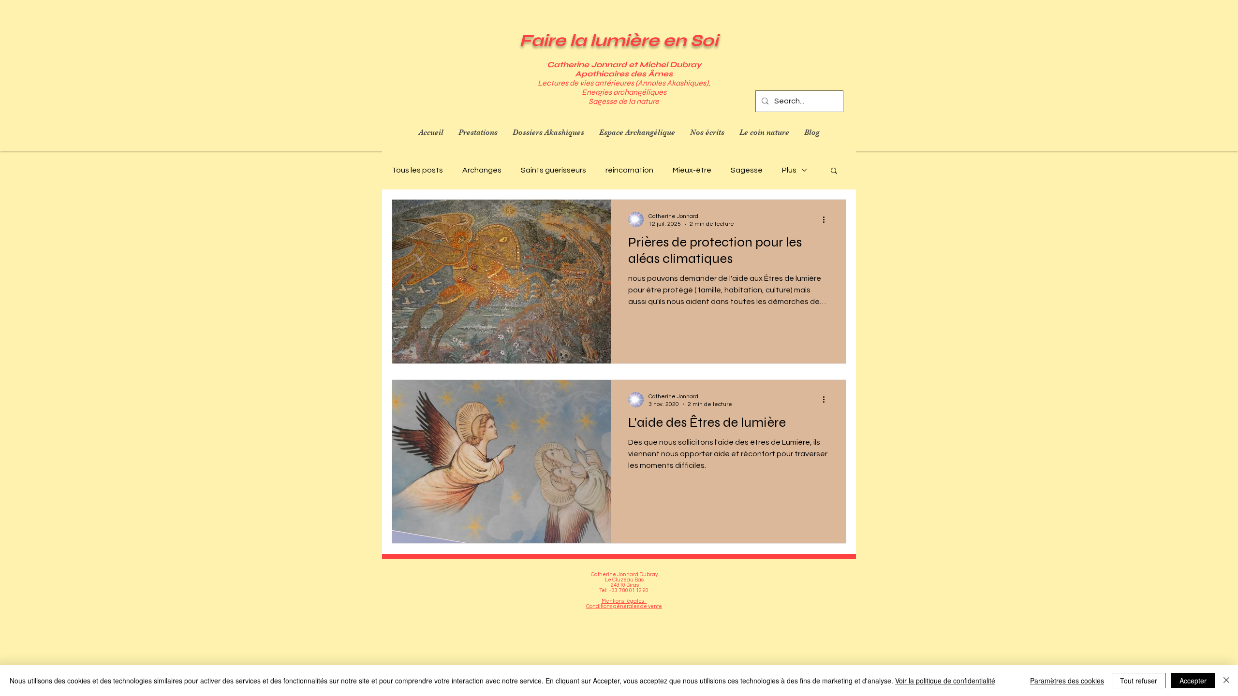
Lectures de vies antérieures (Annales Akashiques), (624, 82)
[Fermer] (1226, 680)
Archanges (481, 170)
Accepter (1193, 680)
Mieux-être (692, 170)
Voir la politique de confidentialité (945, 680)
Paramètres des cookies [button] (1067, 680)
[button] (834, 171)
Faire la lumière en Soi (618, 40)
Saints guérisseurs (553, 170)
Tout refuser (1138, 680)
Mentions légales (624, 601)
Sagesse (747, 170)
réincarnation (629, 170)
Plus (789, 170)
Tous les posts (417, 170)
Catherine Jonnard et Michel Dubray (624, 64)
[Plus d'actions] (827, 219)
